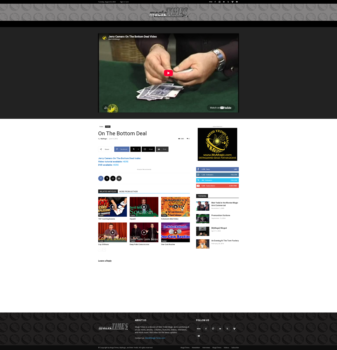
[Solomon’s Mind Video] (175, 207)
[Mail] (224, 2)
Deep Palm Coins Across (139, 244)
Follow (234, 175)
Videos (101, 127)
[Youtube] (237, 2)
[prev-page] (99, 249)
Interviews (206, 347)
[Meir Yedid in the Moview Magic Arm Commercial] (202, 206)
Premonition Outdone (220, 215)
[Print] (119, 178)
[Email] (113, 178)
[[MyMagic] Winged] (202, 231)
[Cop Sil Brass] (112, 232)
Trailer (108, 127)
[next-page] (104, 249)
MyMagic (104, 139)
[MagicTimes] (168, 12)
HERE (125, 161)
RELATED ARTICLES (108, 192)
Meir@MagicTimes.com (155, 338)
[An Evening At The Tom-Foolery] (202, 244)
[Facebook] (215, 2)
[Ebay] (211, 2)
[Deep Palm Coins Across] (144, 232)
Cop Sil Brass (103, 244)
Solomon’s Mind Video (169, 219)
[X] (228, 2)
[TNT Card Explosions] (112, 207)
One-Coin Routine (168, 244)
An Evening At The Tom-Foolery (225, 241)
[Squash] (144, 207)
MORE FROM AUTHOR (128, 192)
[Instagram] (219, 2)
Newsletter (196, 347)
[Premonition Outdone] (202, 218)
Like (235, 169)
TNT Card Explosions (106, 219)
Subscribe (233, 186)
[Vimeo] (232, 2)
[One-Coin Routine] (175, 232)
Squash (133, 219)
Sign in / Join (124, 2)
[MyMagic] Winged (219, 228)
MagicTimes (185, 347)
